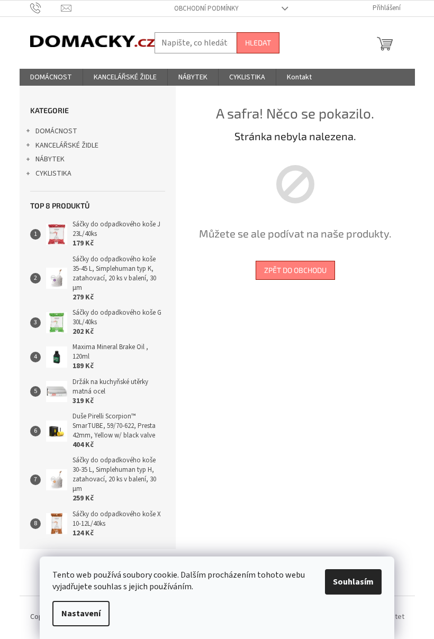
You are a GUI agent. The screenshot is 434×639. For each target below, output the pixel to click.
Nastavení (81, 613)
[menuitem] (51, 77)
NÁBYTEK (50, 159)
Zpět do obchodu (295, 270)
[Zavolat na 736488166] (45, 8)
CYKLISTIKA (53, 173)
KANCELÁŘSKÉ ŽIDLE (66, 145)
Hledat (258, 42)
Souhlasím (353, 582)
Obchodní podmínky (206, 8)
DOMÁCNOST (56, 131)
